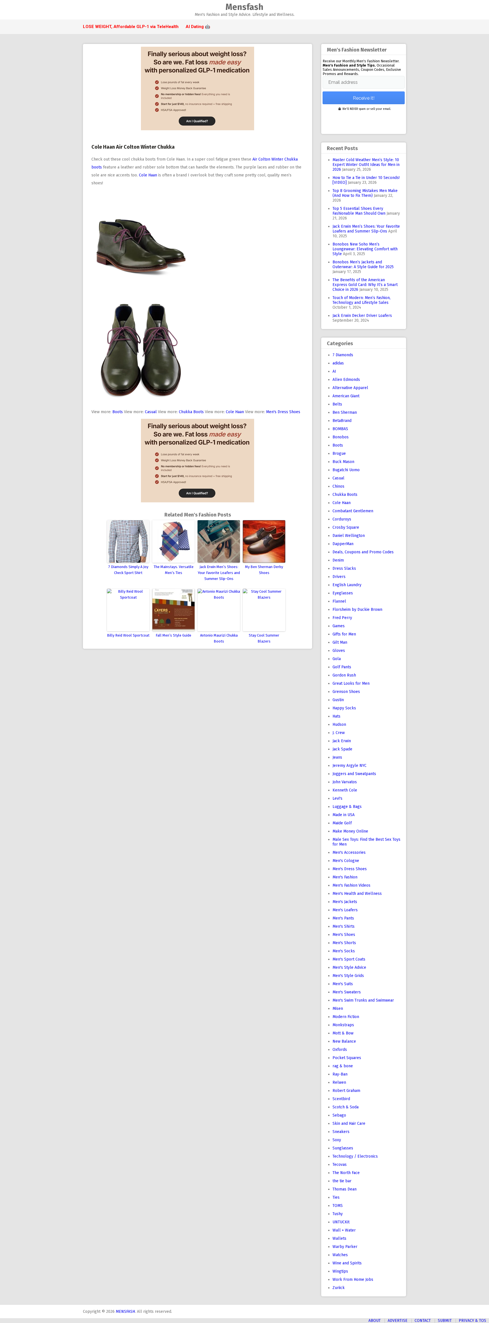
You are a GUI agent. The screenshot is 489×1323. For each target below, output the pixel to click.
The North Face (346, 1172)
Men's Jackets (345, 901)
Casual (151, 411)
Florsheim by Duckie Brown (357, 609)
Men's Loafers (345, 910)
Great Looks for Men (351, 683)
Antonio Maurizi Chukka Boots (219, 638)
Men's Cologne (346, 860)
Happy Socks (344, 708)
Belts (337, 404)
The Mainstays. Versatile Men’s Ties (174, 570)
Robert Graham (346, 1090)
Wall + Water (344, 1230)
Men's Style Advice (349, 967)
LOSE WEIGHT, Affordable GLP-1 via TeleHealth (131, 26)
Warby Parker (345, 1246)
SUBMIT (445, 1320)
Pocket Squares (347, 1057)
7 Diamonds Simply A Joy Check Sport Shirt (128, 570)
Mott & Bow (343, 1033)
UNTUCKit (341, 1222)
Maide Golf (342, 823)
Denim (338, 560)
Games (339, 626)
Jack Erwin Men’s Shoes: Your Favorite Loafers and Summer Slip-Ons (219, 573)
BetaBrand (342, 420)
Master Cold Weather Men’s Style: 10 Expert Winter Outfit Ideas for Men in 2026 (366, 164)
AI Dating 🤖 (198, 26)
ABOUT (374, 1320)
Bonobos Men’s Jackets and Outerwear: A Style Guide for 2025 (363, 264)
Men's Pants (343, 918)
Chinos (338, 486)
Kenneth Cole (345, 790)
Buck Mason (343, 461)
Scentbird (341, 1098)
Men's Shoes (344, 934)
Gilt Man (340, 642)
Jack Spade (342, 749)
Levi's (337, 798)
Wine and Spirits (347, 1263)
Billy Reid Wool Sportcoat (128, 635)
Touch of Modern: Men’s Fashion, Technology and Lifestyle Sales (362, 300)
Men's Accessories (349, 852)
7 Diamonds (343, 355)
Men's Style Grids (348, 975)
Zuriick (339, 1287)
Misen (338, 1008)
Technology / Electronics (355, 1156)
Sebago (339, 1115)
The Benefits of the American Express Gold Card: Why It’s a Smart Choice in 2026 (365, 285)
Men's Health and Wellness (357, 893)
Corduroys (342, 519)
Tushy (338, 1213)
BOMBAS (340, 428)
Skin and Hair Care (349, 1123)
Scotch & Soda (346, 1107)
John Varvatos (345, 782)
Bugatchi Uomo (346, 470)
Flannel (339, 601)
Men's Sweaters (347, 992)
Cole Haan (148, 175)
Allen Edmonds (346, 379)
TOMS (338, 1205)
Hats (336, 716)
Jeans (337, 757)
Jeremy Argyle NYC (349, 765)
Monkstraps (343, 1025)
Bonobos (341, 437)
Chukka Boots (191, 411)
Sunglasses (343, 1148)
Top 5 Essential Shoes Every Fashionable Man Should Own (359, 211)
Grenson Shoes (346, 691)
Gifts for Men (344, 634)
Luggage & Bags (347, 806)
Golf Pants (342, 667)
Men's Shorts (344, 942)
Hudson (339, 724)
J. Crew (339, 732)
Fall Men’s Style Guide (173, 635)
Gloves (339, 650)
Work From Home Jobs (353, 1279)
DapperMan (343, 543)
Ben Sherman (345, 412)
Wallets (339, 1238)
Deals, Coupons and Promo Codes (363, 552)
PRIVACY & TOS (472, 1320)
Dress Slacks (344, 568)
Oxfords (340, 1049)
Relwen (339, 1082)
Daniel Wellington (349, 535)
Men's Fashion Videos (351, 885)
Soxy (337, 1140)
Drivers (339, 576)
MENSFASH (125, 1311)
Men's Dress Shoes (283, 411)
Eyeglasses (343, 593)
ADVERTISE (398, 1320)
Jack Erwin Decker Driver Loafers (362, 315)
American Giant (346, 396)
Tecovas (340, 1164)
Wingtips (340, 1271)
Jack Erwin (342, 741)
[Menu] (85, 10)
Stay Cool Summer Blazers (264, 638)
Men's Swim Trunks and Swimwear (363, 1000)
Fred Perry (342, 617)
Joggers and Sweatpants (354, 773)
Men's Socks (344, 951)
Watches (340, 1254)
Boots (117, 411)
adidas (338, 363)
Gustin (338, 699)
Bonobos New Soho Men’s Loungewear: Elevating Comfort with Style (365, 249)
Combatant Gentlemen (353, 511)
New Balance (344, 1041)
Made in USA (344, 814)
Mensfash (244, 7)
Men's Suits (343, 983)
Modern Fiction (346, 1016)
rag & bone (343, 1066)
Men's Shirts (344, 926)
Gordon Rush (344, 675)
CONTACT (423, 1320)
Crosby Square (346, 527)
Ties (336, 1197)
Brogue (339, 453)
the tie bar (342, 1181)
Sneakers (341, 1131)
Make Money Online (350, 831)
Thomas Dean (345, 1189)
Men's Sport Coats (349, 959)
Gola (337, 658)
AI (334, 371)
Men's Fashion (345, 877)
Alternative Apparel (350, 387)
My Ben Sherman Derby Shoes (264, 570)
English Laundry (347, 584)
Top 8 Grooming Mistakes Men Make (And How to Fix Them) (365, 193)
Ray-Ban (340, 1074)
